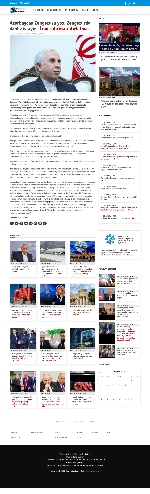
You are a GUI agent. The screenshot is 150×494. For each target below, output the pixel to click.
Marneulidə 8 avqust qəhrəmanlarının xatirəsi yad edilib (126, 352)
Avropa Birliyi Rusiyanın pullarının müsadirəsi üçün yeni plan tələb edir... (82, 356)
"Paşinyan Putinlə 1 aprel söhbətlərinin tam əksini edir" (52, 313)
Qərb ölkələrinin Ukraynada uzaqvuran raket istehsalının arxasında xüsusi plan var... (53, 271)
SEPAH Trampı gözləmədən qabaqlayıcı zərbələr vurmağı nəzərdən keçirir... (128, 281)
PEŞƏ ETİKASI (77, 421)
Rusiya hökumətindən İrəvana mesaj (52, 401)
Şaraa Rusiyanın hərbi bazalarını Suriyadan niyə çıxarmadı (52, 357)
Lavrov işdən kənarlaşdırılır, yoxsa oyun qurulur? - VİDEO (117, 58)
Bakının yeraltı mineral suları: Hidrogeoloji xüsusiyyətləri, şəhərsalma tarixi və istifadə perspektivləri (127, 312)
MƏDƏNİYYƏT (15, 437)
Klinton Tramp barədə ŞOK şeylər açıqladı (22, 401)
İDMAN (79, 437)
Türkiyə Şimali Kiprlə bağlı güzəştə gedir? (22, 357)
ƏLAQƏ (85, 10)
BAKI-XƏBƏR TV (71, 10)
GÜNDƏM (13, 433)
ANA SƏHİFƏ (38, 10)
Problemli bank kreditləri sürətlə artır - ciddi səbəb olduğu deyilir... (117, 102)
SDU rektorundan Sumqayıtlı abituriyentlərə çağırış (127, 295)
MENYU (95, 10)
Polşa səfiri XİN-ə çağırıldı (81, 312)
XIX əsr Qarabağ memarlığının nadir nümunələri (126, 333)
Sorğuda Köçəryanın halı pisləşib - (22, 269)
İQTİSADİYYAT (110, 433)
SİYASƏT (58, 433)
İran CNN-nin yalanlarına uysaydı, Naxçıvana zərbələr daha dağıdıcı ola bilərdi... (81, 400)
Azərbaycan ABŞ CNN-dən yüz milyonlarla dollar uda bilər (23, 313)
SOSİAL (80, 433)
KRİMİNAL (94, 433)
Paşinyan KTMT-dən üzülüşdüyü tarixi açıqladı (81, 271)
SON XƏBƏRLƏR (54, 10)
